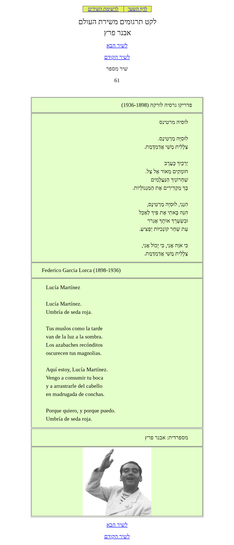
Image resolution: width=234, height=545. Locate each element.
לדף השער (137, 9)
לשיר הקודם (117, 57)
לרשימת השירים (103, 9)
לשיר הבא (117, 45)
